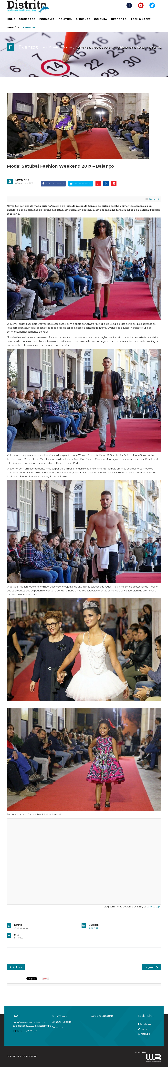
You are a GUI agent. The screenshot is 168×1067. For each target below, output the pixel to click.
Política (65, 19)
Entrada (53, 47)
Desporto (119, 19)
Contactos (57, 1027)
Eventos (29, 27)
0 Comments (154, 199)
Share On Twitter (82, 183)
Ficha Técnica (59, 1016)
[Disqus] (84, 861)
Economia (47, 19)
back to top (153, 906)
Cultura (100, 19)
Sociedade (27, 19)
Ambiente (83, 19)
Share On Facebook (55, 183)
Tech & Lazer (141, 19)
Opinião (13, 27)
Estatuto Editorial (62, 1021)
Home (11, 19)
